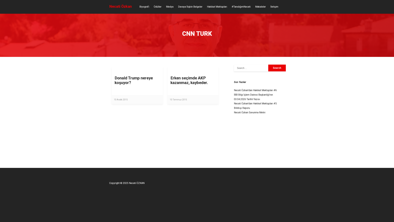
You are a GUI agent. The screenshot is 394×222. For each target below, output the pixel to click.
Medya (169, 6)
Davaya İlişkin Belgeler (190, 6)
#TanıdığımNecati (241, 6)
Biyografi (144, 6)
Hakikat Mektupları (217, 6)
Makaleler (260, 6)
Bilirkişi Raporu (242, 108)
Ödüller (157, 6)
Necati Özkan (120, 6)
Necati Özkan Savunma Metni (249, 112)
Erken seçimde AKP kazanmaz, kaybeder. (189, 80)
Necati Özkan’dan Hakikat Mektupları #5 (255, 103)
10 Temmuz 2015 (178, 99)
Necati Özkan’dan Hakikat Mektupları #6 (255, 90)
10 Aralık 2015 (121, 99)
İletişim (274, 6)
